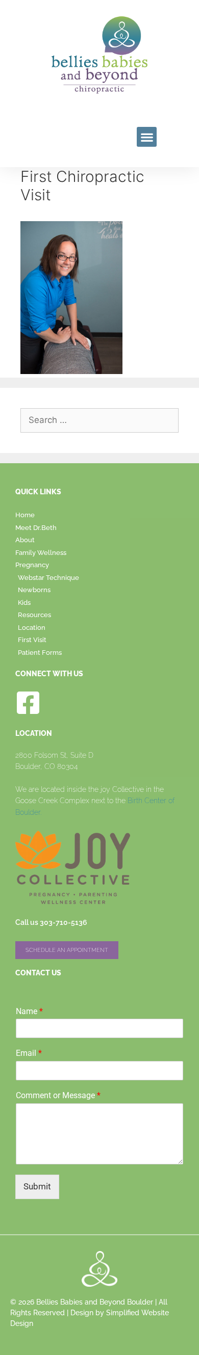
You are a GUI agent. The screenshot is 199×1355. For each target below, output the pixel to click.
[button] (147, 137)
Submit (37, 1186)
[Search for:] (99, 420)
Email (29, 1053)
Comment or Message (58, 1095)
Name (29, 1011)
